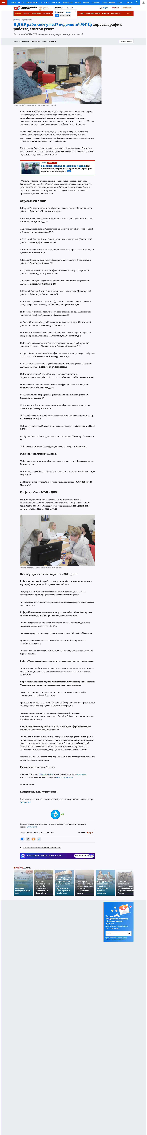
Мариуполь (106, 13)
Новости (27, 13)
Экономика (67, 2)
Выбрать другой (65, 15)
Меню (3, 2)
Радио (105, 8)
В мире (77, 2)
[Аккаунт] (143, 2)
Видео (21, 2)
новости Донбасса (64, 777)
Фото (13, 2)
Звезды (86, 2)
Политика (45, 2)
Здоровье (96, 2)
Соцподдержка (108, 2)
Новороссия (115, 13)
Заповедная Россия (93, 13)
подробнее (26, 802)
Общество (56, 2)
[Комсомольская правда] (25, 8)
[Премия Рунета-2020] (44, 8)
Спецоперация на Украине (32, 847)
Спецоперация (32, 2)
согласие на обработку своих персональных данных (116, 938)
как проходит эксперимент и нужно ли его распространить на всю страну (66, 168)
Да (57, 15)
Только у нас (36, 13)
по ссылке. (82, 774)
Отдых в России (78, 13)
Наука (119, 2)
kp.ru (91, 833)
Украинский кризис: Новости (51, 847)
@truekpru (32, 826)
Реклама (115, 8)
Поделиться (127, 41)
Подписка (127, 8)
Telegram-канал (46, 774)
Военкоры (46, 13)
